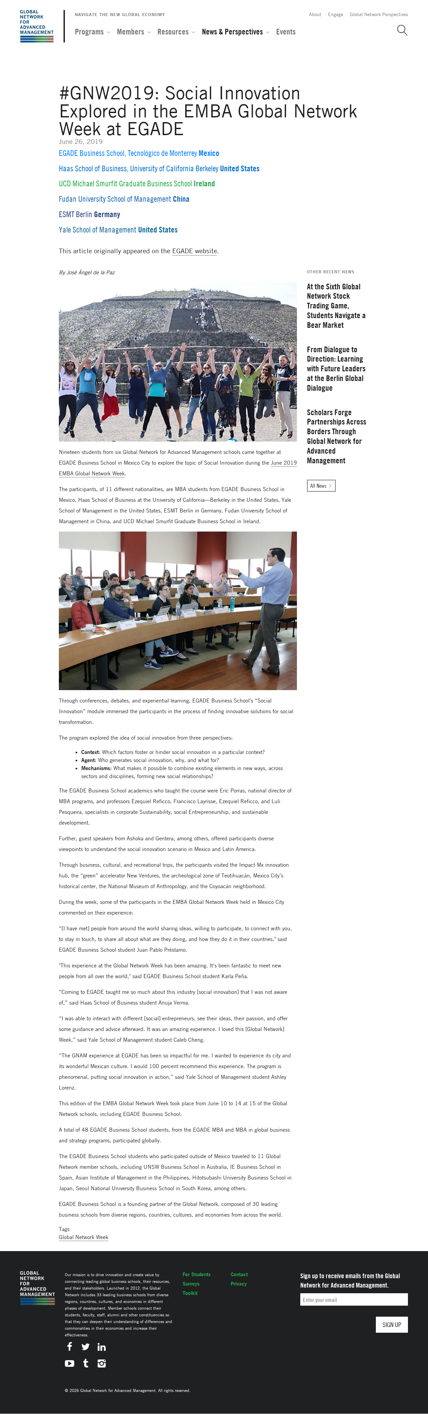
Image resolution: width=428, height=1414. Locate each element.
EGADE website (194, 251)
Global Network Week (83, 1237)
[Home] (37, 26)
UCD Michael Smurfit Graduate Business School (125, 183)
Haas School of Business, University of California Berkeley (138, 168)
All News (318, 485)
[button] (400, 30)
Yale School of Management (97, 229)
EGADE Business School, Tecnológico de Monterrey (128, 153)
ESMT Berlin (75, 214)
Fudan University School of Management (115, 199)
